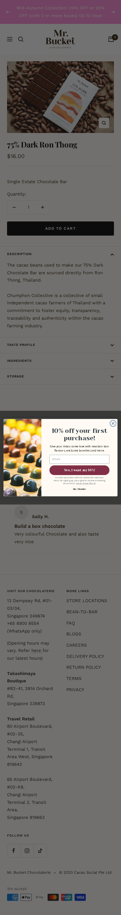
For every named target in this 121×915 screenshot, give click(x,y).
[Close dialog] (113, 423)
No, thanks (79, 488)
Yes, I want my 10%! (79, 470)
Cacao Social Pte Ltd (86, 483)
